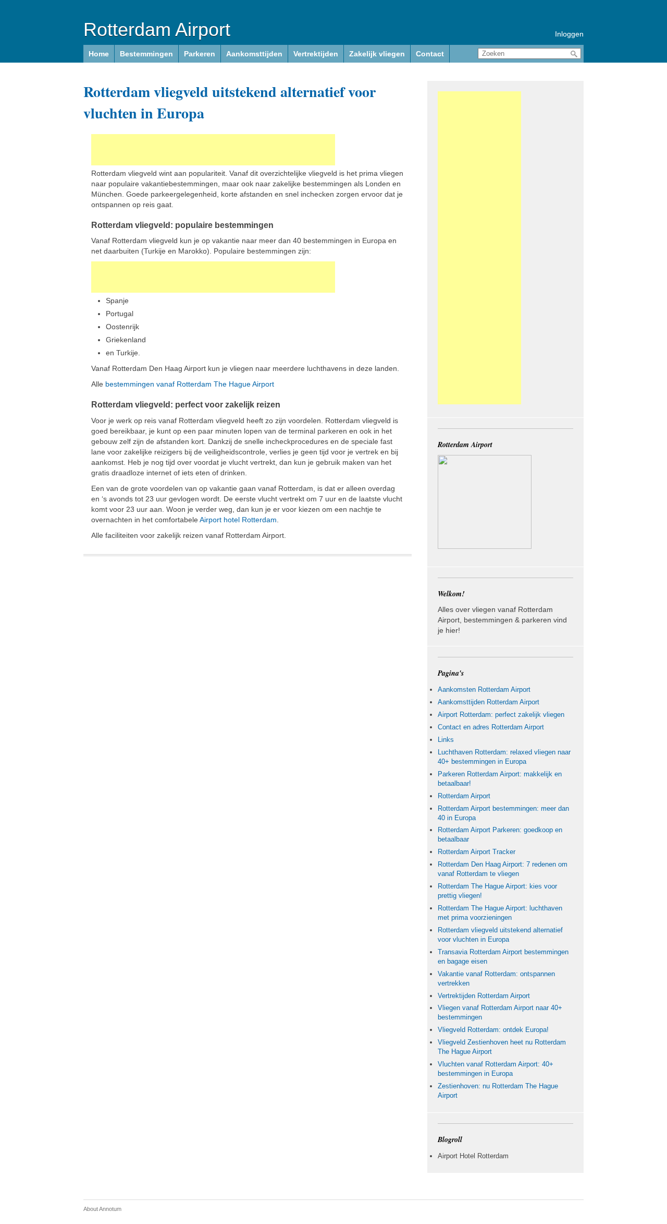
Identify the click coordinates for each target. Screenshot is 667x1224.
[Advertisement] (213, 149)
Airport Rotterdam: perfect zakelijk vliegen (501, 714)
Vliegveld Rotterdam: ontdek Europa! (493, 1030)
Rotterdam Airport (156, 29)
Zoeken (574, 54)
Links (446, 739)
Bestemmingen (146, 54)
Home (99, 54)
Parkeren (199, 54)
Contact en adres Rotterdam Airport (491, 727)
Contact (430, 54)
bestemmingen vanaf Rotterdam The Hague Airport (189, 384)
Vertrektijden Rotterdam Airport (484, 996)
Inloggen (569, 34)
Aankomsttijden (254, 54)
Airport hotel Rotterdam (238, 519)
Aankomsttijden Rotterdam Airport (488, 702)
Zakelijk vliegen (377, 54)
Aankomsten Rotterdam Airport (484, 689)
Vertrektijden (315, 54)
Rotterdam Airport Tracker (476, 852)
